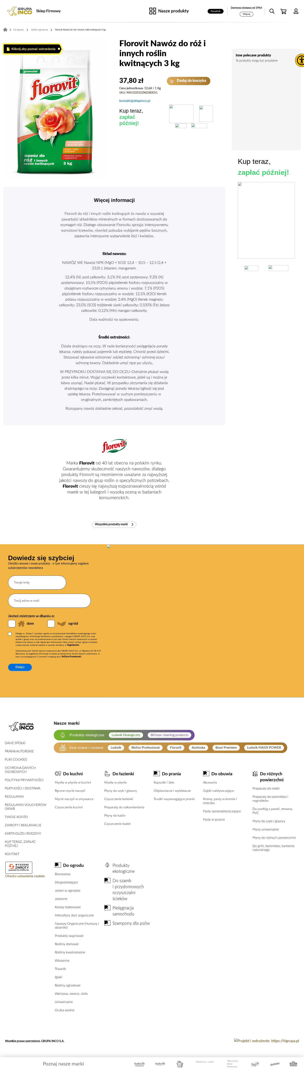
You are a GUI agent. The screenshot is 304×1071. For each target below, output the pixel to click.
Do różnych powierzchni (272, 777)
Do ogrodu (18, 30)
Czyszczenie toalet (117, 824)
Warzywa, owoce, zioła (71, 993)
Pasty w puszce (214, 819)
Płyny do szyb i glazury (120, 790)
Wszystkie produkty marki (111, 524)
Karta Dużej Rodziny (23, 833)
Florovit (175, 747)
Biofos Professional (146, 747)
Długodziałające (66, 882)
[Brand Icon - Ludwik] (205, 1064)
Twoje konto (16, 817)
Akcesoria (210, 782)
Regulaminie (73, 645)
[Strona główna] (19, 11)
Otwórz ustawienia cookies (25, 876)
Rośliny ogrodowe (39, 30)
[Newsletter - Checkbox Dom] (12, 623)
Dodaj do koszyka (191, 81)
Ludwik (116, 747)
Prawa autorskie (19, 751)
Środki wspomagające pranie (174, 799)
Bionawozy (63, 874)
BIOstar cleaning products (169, 735)
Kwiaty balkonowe (68, 907)
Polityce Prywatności (71, 657)
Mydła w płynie (115, 782)
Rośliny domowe (66, 944)
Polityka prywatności (24, 780)
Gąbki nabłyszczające (218, 790)
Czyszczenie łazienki (118, 799)
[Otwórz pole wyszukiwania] (272, 11)
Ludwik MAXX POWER (264, 747)
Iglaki (58, 977)
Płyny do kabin (115, 815)
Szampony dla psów (131, 923)
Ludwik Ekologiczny (126, 735)
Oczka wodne (64, 1010)
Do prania (171, 774)
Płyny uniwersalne (266, 829)
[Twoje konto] (296, 11)
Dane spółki (15, 743)
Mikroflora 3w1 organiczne (74, 915)
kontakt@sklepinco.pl (134, 100)
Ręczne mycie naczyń (70, 790)
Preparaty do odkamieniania (124, 807)
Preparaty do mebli (266, 788)
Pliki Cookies (16, 759)
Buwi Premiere (226, 747)
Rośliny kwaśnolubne (70, 952)
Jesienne (61, 899)
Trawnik (60, 969)
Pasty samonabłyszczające (222, 811)
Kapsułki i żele (164, 782)
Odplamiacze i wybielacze (172, 790)
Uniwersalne (64, 1002)
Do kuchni (73, 774)
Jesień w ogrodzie (67, 890)
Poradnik (215, 11)
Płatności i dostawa (22, 788)
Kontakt (12, 854)
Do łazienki (123, 774)
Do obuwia (221, 774)
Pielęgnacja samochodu (123, 911)
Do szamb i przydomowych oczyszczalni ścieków (128, 890)
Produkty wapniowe (69, 936)
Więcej (246, 14)
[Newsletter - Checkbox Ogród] (51, 623)
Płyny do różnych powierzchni (274, 837)
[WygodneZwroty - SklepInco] (19, 866)
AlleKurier (24, 870)
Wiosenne (62, 960)
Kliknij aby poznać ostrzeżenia (33, 49)
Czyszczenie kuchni (69, 807)
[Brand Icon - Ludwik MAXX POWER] (140, 1064)
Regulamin (14, 796)
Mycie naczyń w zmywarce (74, 799)
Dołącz (20, 667)
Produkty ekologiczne (124, 868)
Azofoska (198, 747)
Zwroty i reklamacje (23, 825)
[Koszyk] (284, 11)
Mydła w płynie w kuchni (73, 782)
